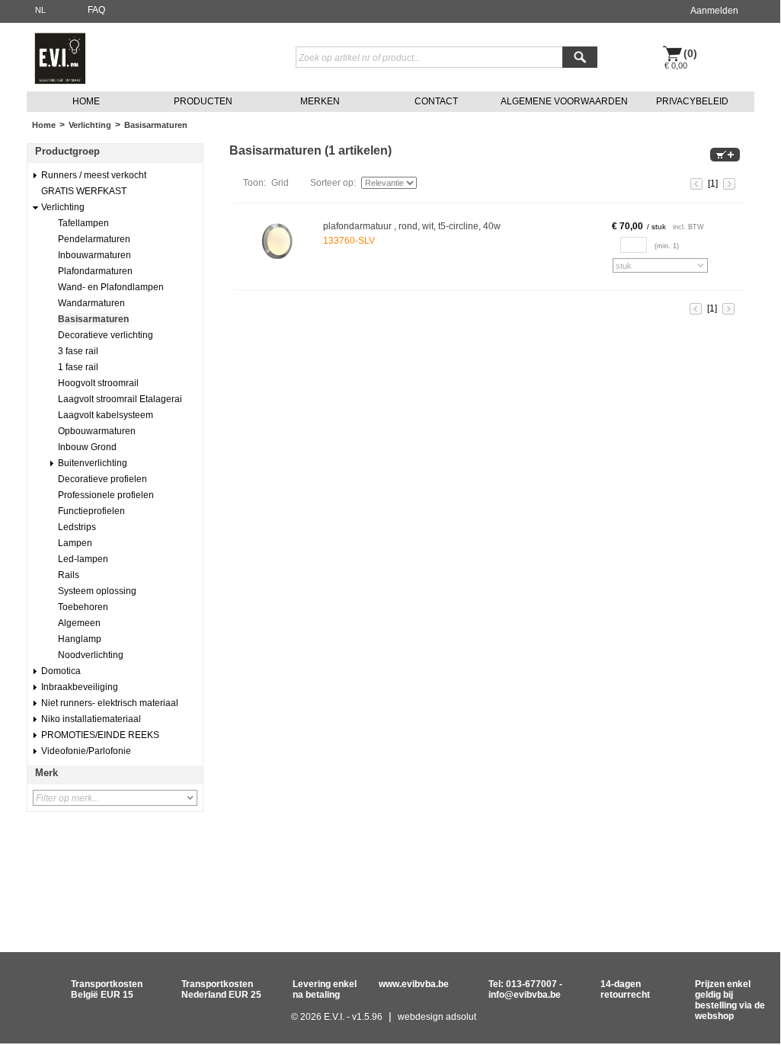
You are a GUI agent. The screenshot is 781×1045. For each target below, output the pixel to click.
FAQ (96, 10)
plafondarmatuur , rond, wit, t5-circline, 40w (412, 226)
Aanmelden (714, 10)
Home (44, 124)
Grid (280, 182)
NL (40, 9)
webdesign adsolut (437, 1016)
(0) (690, 53)
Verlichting (90, 124)
